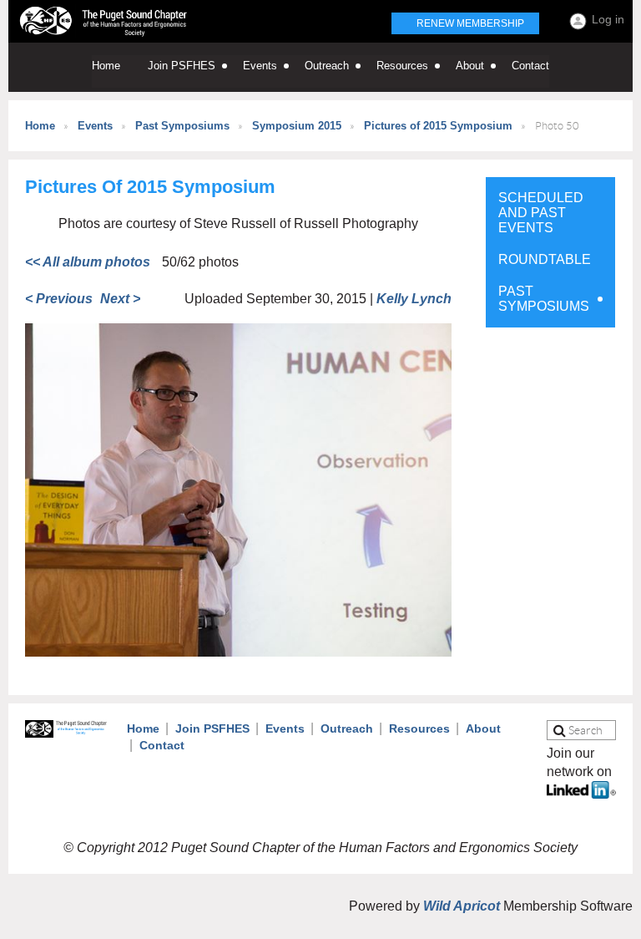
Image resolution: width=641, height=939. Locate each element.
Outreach (346, 728)
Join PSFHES (212, 728)
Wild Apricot (461, 906)
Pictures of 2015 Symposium (438, 125)
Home (40, 125)
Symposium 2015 (296, 125)
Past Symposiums (182, 125)
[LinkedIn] (581, 794)
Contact (161, 745)
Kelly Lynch (414, 299)
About (483, 728)
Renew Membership (470, 23)
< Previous (59, 299)
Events (95, 125)
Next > (120, 299)
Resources (419, 728)
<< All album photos (87, 262)
